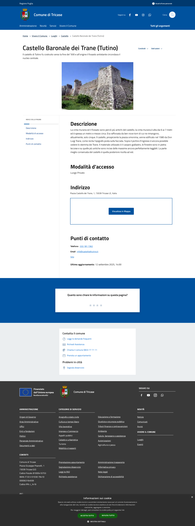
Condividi (142, 48)
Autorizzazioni (104, 440)
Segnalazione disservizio (70, 467)
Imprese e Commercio (68, 431)
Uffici (22, 426)
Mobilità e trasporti (67, 448)
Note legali (103, 471)
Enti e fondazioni (27, 431)
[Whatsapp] (148, 14)
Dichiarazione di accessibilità (111, 476)
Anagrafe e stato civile (69, 417)
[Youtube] (135, 14)
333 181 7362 (86, 246)
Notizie (140, 417)
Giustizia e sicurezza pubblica (111, 421)
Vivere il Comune (40, 36)
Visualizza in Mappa (121, 211)
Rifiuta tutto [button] (108, 515)
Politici (23, 436)
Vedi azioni (155, 48)
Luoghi (54, 36)
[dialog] (97, 510)
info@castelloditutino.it (87, 251)
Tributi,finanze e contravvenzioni (113, 426)
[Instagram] (142, 14)
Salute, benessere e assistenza (112, 435)
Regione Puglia (26, 3)
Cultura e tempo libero (69, 421)
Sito (72, 256)
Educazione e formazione (109, 416)
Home (25, 36)
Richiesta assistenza (68, 476)
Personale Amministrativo (31, 440)
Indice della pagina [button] (33, 119)
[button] (97, 521)
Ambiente (102, 431)
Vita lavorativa (65, 426)
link (123, 510)
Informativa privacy (107, 467)
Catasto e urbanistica (68, 439)
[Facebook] (128, 14)
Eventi (140, 444)
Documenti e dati (27, 445)
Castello (64, 36)
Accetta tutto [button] (87, 515)
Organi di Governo (28, 417)
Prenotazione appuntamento (71, 462)
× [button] (192, 497)
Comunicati (142, 421)
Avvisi (140, 426)
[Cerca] (172, 15)
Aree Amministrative (29, 421)
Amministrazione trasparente (111, 462)
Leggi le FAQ (64, 471)
